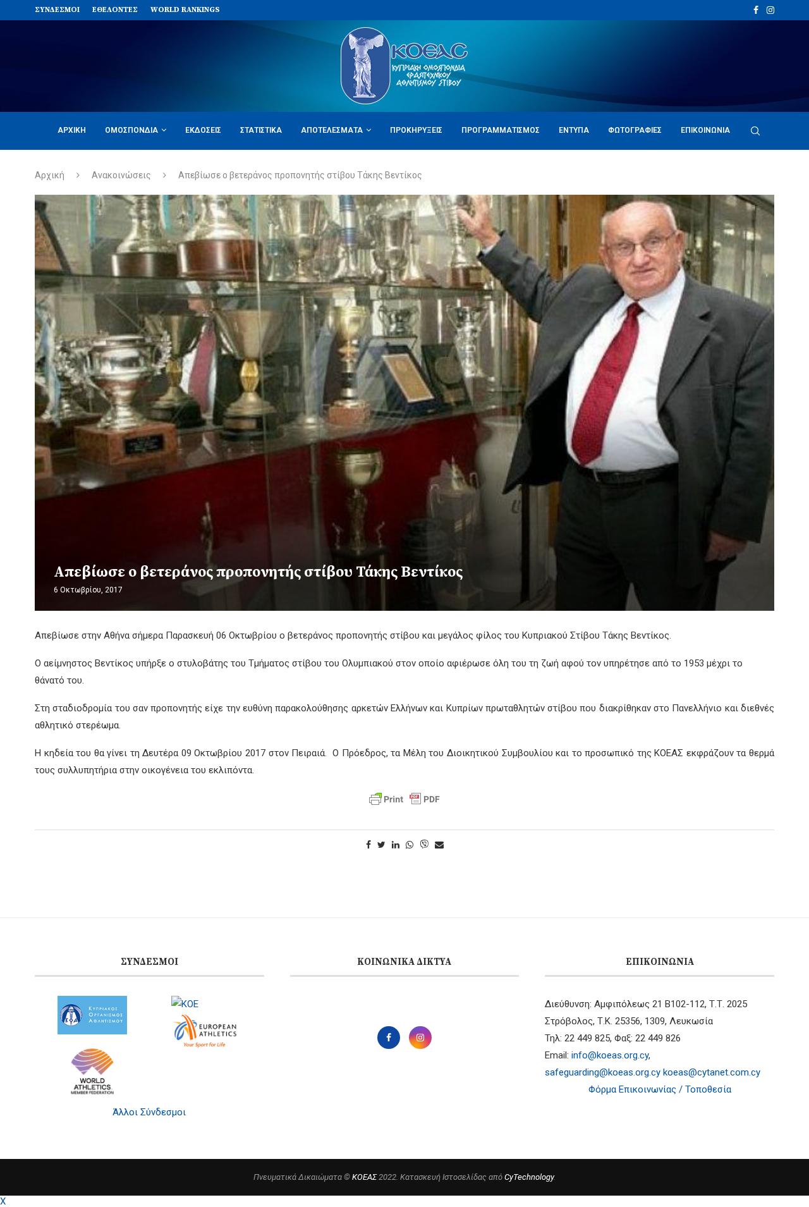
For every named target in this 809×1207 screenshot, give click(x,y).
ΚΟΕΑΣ (364, 1177)
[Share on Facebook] (368, 845)
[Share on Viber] (424, 845)
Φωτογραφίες (635, 130)
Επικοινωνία (705, 130)
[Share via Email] (439, 845)
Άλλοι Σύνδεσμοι (149, 1112)
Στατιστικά (261, 130)
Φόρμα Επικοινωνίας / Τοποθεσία (659, 1089)
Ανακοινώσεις (121, 175)
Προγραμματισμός (500, 130)
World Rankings (185, 10)
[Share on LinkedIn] (395, 845)
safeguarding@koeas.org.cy (602, 1072)
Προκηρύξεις (416, 130)
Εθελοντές (115, 10)
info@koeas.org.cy (609, 1055)
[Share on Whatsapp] (409, 845)
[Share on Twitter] (381, 845)
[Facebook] (755, 10)
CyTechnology (529, 1177)
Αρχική (72, 130)
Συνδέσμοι (57, 10)
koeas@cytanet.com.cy (711, 1072)
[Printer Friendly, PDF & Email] (404, 799)
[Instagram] (770, 10)
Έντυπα (574, 130)
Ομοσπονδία (131, 130)
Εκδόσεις (203, 130)
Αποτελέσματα (332, 130)
